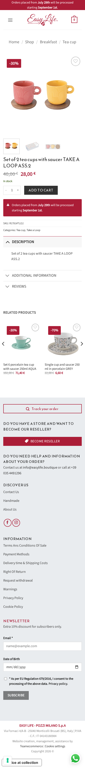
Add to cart (41, 190)
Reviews (19, 286)
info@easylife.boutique (40, 467)
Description (23, 242)
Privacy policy (58, 683)
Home (14, 42)
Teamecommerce (31, 746)
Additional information (34, 275)
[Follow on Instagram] (16, 523)
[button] (10, 20)
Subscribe (16, 695)
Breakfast (48, 42)
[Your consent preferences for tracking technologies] (7, 760)
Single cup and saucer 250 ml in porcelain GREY (62, 367)
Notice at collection (21, 762)
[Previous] (10, 95)
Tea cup (69, 42)
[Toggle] (7, 242)
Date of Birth (11, 659)
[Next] (75, 95)
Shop (29, 42)
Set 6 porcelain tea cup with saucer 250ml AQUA (19, 367)
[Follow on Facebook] (8, 523)
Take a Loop (33, 230)
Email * (8, 638)
